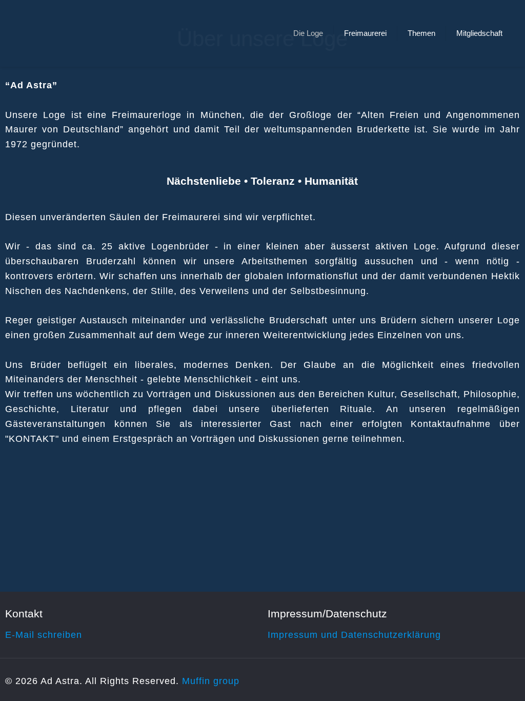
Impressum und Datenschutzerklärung (354, 635)
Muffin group (210, 681)
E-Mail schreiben (43, 635)
